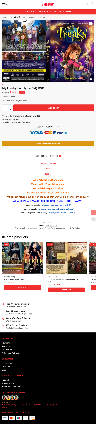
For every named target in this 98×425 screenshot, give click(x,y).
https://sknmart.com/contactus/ (62, 213)
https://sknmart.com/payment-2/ (56, 205)
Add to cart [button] (22, 287)
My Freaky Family (49, 228)
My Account (7, 363)
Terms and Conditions (11, 387)
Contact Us (7, 350)
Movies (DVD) (14, 17)
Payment (6, 343)
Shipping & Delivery (10, 353)
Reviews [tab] (55, 156)
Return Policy (8, 380)
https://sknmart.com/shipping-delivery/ (56, 209)
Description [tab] (41, 156)
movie (38, 228)
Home (4, 17)
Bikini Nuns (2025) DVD (14, 280)
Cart (4, 370)
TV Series (76, 228)
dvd (21, 228)
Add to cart (53, 108)
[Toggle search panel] (87, 4)
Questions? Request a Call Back (48, 143)
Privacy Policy (8, 383)
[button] (92, 4)
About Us (6, 346)
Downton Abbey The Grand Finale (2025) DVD (64, 281)
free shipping (29, 228)
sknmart (67, 228)
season (60, 228)
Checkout (6, 366)
